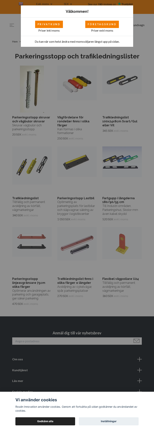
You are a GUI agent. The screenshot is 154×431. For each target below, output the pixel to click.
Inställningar (109, 421)
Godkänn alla (45, 421)
